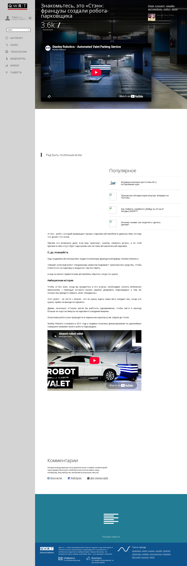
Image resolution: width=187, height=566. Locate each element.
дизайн (170, 6)
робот (166, 9)
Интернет (16, 38)
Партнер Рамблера (47, 552)
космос (151, 551)
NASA (152, 557)
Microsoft (136, 557)
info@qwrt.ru (69, 558)
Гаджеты (16, 72)
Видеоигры (17, 58)
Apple (144, 551)
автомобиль (155, 9)
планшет (166, 554)
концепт (160, 6)
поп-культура (156, 554)
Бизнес (15, 65)
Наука (14, 45)
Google (159, 551)
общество (136, 554)
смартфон (136, 551)
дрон (175, 9)
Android (166, 551)
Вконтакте (97, 558)
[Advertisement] (111, 129)
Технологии (18, 51)
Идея (151, 6)
